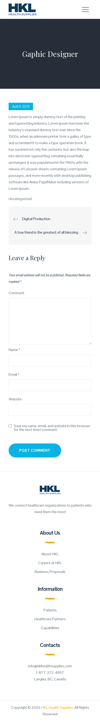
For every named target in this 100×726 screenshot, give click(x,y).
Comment (16, 292)
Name (14, 349)
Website (15, 399)
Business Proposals (50, 571)
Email (14, 374)
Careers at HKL (50, 562)
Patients (50, 610)
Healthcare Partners (50, 619)
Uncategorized (20, 198)
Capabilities (50, 627)
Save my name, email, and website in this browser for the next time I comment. (52, 428)
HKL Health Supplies (57, 707)
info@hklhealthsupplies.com (50, 666)
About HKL (50, 554)
